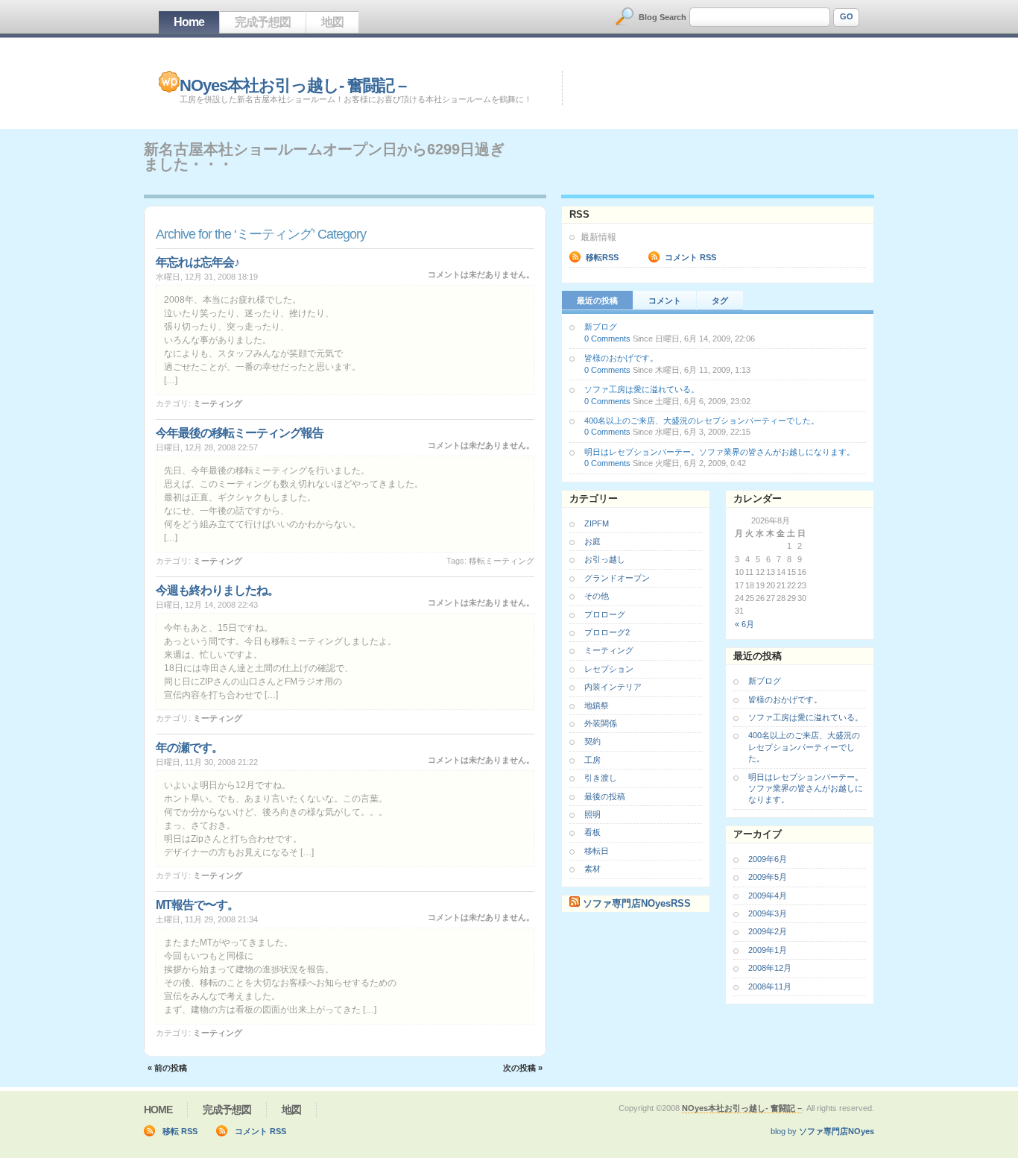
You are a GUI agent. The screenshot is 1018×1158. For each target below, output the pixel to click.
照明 (592, 814)
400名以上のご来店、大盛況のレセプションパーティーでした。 (701, 420)
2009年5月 (767, 876)
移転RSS (602, 257)
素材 (592, 868)
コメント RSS (690, 257)
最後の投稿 (604, 796)
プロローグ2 (607, 632)
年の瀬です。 (189, 747)
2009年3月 (767, 913)
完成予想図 (263, 22)
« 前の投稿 (167, 1067)
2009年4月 (767, 895)
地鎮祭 (596, 705)
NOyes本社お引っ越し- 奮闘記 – (293, 85)
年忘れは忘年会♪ (197, 262)
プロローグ (604, 614)
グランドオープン (617, 577)
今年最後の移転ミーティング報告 (239, 433)
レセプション (608, 668)
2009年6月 (767, 859)
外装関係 (600, 723)
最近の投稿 (597, 300)
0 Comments (607, 338)
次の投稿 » (523, 1067)
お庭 (592, 541)
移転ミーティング (501, 560)
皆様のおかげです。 (621, 357)
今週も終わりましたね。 (217, 590)
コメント (664, 300)
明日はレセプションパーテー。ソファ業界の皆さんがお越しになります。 (719, 451)
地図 (332, 22)
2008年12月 (769, 967)
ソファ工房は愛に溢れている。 (641, 389)
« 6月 (744, 624)
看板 (592, 832)
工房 (592, 759)
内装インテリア (613, 686)
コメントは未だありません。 (481, 274)
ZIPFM (596, 523)
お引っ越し (604, 559)
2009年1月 (767, 949)
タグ (720, 300)
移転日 (596, 850)
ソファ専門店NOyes (836, 1131)
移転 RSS (179, 1131)
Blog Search (662, 17)
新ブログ (600, 326)
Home (189, 22)
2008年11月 (769, 986)
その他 (596, 595)
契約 (592, 741)
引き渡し (600, 777)
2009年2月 (767, 931)
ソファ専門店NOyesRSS (637, 903)
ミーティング (217, 403)
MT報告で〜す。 (197, 905)
